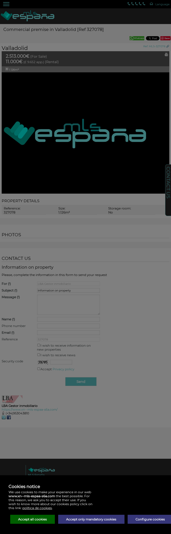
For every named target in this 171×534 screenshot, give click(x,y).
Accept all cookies (32, 519)
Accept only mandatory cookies (91, 519)
